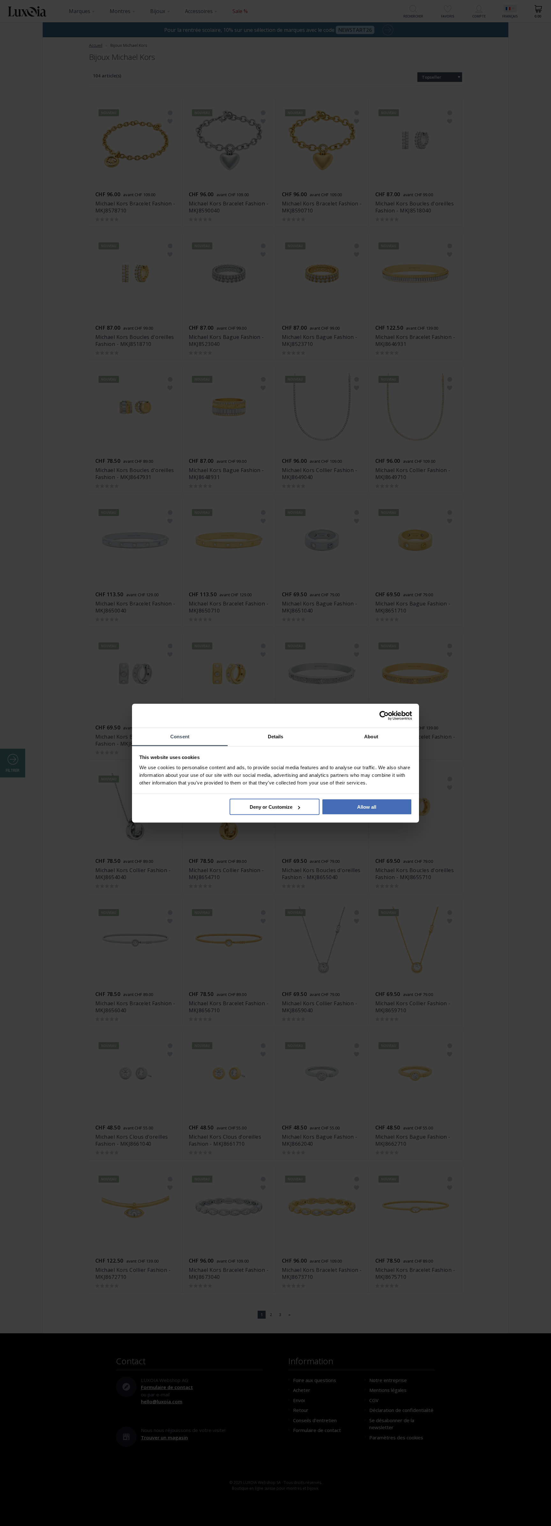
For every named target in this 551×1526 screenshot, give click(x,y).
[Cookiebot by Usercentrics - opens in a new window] (384, 715)
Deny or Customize (271, 807)
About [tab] (371, 736)
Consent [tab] (179, 736)
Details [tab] (275, 736)
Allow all (366, 807)
